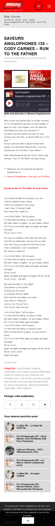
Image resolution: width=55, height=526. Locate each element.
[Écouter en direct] (38, 6)
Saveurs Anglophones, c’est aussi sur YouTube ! (28, 176)
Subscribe (43, 109)
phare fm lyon (21, 375)
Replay (7, 58)
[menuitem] (49, 6)
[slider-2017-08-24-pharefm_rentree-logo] (23, 6)
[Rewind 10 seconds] (17, 104)
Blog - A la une (12, 16)
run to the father (23, 378)
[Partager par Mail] (45, 405)
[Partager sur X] (22, 405)
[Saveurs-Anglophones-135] (27, 79)
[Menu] (49, 6)
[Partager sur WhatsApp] (33, 405)
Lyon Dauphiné (17, 58)
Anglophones (24, 368)
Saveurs (37, 378)
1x (23, 105)
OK (28, 520)
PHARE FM (8, 375)
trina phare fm (23, 388)
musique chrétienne (40, 372)
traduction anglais (17, 385)
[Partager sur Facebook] (10, 405)
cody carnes (22, 372)
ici (20, 172)
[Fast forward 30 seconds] (28, 104)
